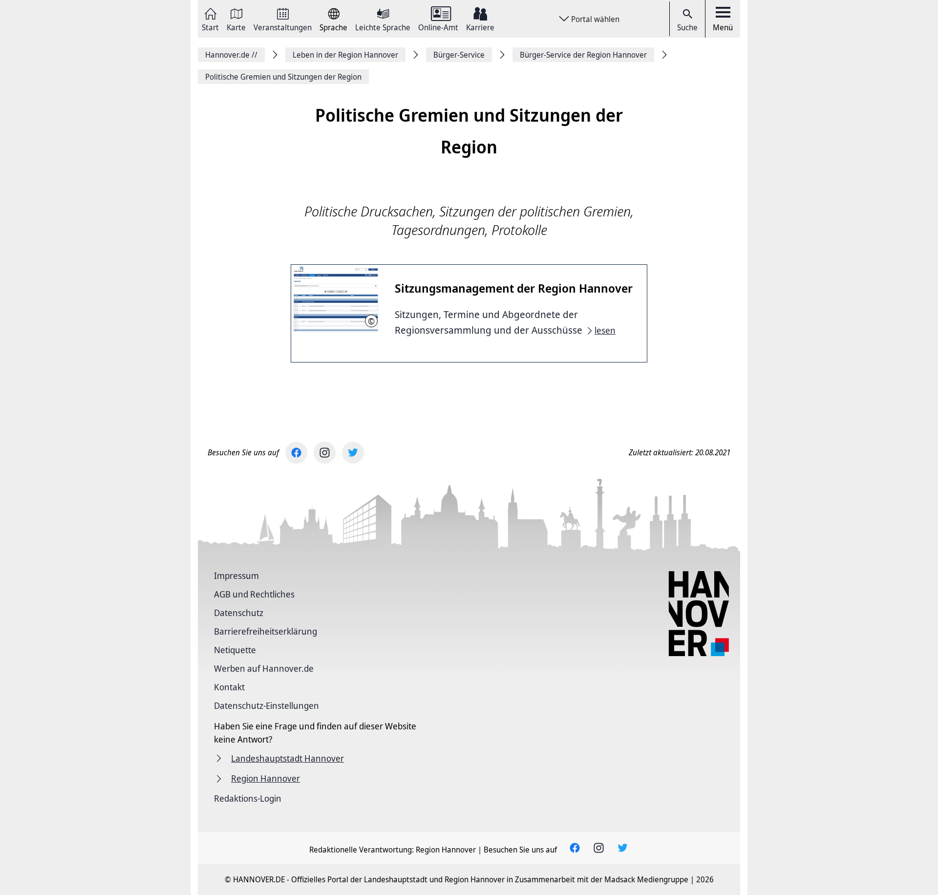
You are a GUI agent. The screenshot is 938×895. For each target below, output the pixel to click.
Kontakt (229, 686)
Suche (687, 27)
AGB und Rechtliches (254, 594)
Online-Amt (438, 26)
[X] (353, 453)
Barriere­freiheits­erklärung (265, 631)
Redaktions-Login (247, 798)
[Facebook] (296, 453)
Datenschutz (238, 612)
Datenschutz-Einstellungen (266, 705)
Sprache (333, 26)
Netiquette (235, 649)
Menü (723, 27)
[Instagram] (325, 453)
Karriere (480, 26)
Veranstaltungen (283, 26)
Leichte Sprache (382, 26)
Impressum (236, 575)
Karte (236, 26)
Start (210, 26)
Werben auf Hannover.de (264, 668)
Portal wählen (595, 19)
